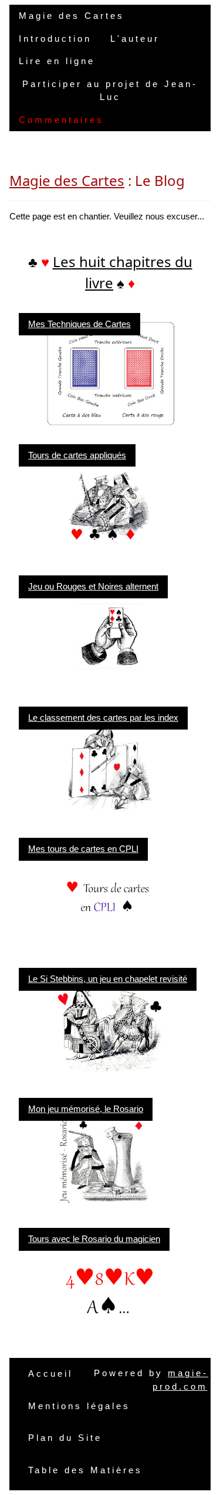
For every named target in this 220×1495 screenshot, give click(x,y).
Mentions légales (79, 1406)
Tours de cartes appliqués (77, 455)
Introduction (55, 39)
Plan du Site (65, 1438)
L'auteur (135, 39)
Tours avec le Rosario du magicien (94, 1239)
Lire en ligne (57, 61)
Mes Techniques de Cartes (79, 324)
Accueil (50, 1374)
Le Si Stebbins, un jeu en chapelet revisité (107, 979)
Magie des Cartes (71, 16)
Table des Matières (85, 1470)
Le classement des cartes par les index (103, 717)
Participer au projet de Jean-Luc (110, 90)
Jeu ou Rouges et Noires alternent (93, 586)
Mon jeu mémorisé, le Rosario (85, 1109)
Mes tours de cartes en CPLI (83, 849)
